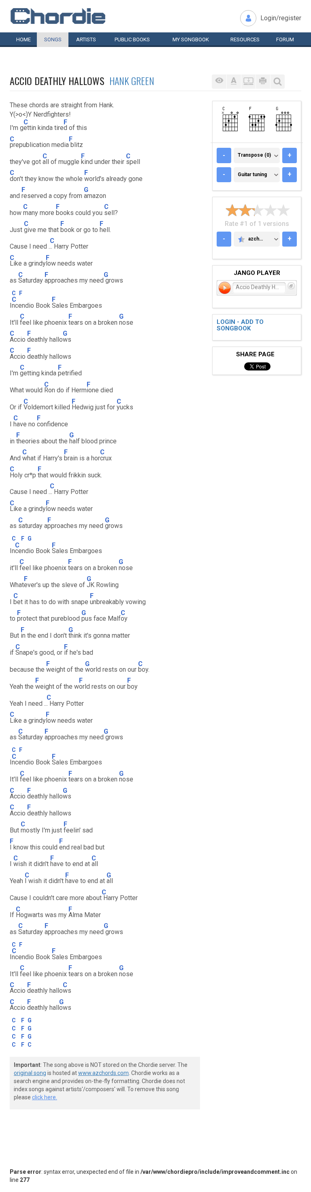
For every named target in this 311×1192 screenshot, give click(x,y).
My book (191, 39)
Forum (285, 39)
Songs (53, 39)
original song (30, 1073)
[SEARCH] (277, 81)
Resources (245, 39)
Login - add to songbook (240, 325)
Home (23, 39)
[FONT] (233, 81)
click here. (44, 1097)
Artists (86, 39)
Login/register (280, 18)
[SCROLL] (248, 81)
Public (132, 39)
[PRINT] (263, 81)
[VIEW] (219, 81)
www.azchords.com (103, 1073)
